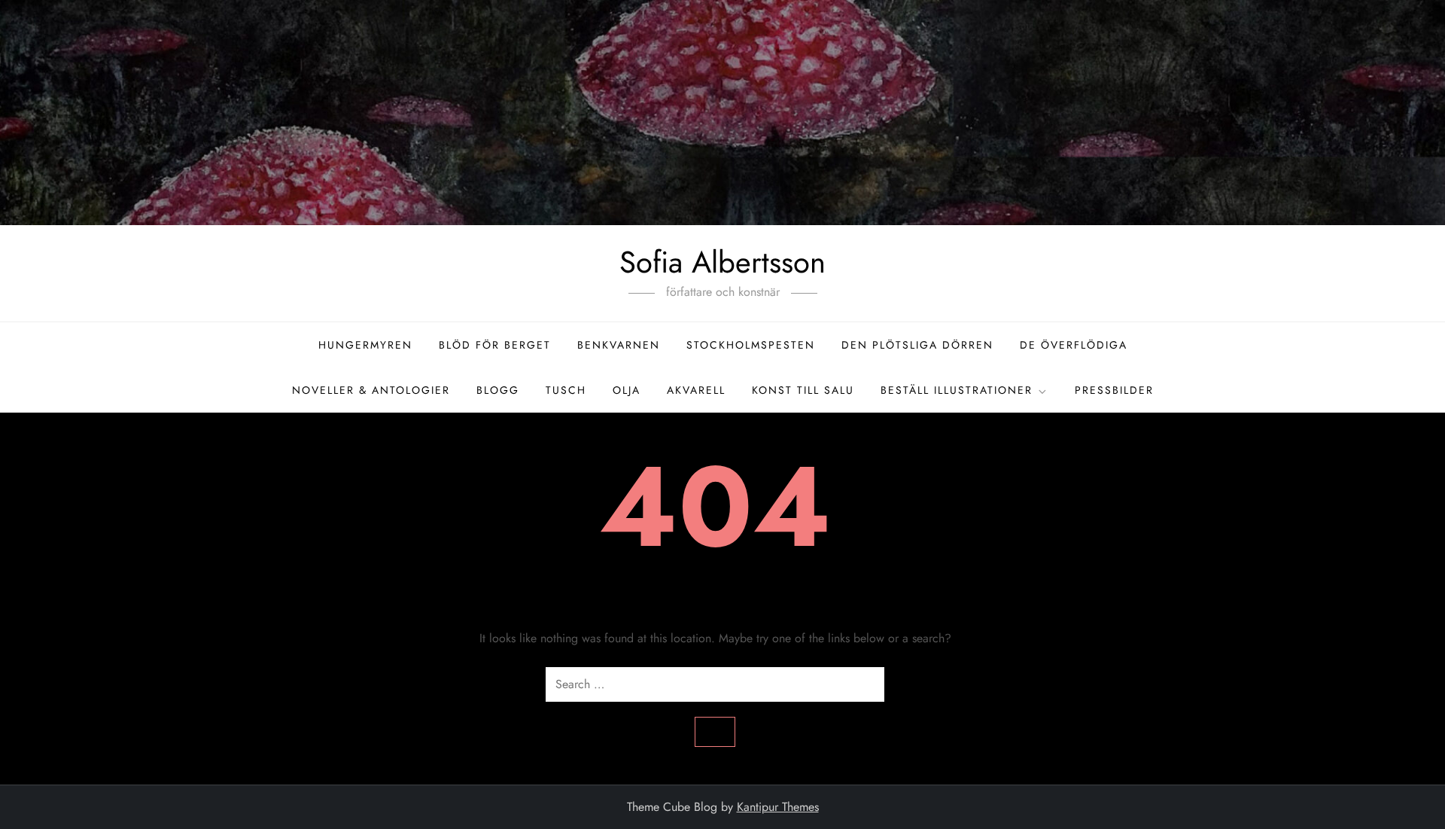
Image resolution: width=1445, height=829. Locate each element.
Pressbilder (1114, 390)
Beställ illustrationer (957, 390)
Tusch (566, 390)
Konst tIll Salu (803, 390)
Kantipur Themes (778, 806)
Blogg (497, 390)
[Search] (715, 732)
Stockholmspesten (750, 344)
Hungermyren (365, 344)
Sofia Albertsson (722, 262)
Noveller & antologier (371, 390)
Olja (626, 390)
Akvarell (696, 390)
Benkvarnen (618, 344)
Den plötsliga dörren (917, 344)
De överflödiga (1073, 344)
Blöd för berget (495, 344)
